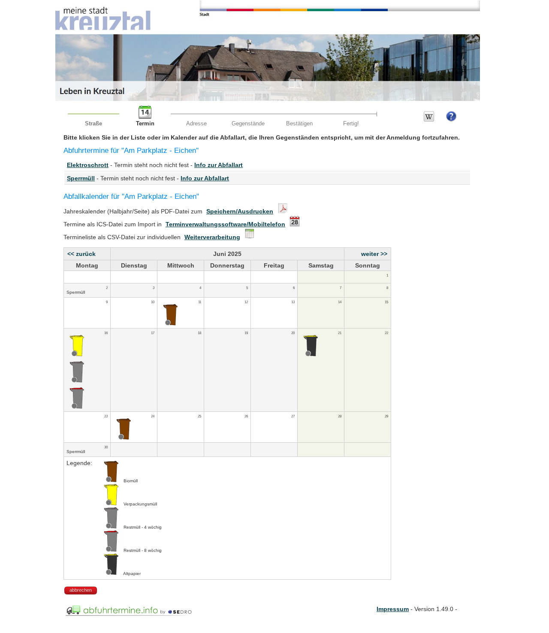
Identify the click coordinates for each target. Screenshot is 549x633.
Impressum (393, 609)
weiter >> (374, 253)
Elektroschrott (88, 164)
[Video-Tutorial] (451, 119)
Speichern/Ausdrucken (239, 211)
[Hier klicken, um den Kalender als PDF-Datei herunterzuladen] (281, 211)
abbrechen (80, 590)
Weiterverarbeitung (212, 237)
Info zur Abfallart (218, 164)
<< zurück (81, 253)
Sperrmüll (81, 178)
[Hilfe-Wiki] (429, 119)
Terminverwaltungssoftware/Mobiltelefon (225, 224)
